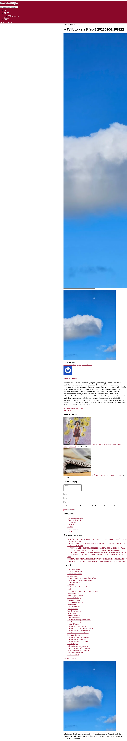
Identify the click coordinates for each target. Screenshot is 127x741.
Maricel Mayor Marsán (75, 617)
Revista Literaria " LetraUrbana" (78, 637)
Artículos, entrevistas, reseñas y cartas (106, 475)
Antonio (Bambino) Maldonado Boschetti (82, 578)
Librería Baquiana (73, 615)
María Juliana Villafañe (70, 378)
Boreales (70, 585)
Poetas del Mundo (73, 624)
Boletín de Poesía (73, 582)
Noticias (70, 527)
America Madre (72, 576)
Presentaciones (72, 529)
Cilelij (69, 589)
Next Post (67, 410)
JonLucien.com (72, 609)
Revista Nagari (72, 644)
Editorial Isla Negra (74, 598)
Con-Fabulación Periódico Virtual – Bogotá (82, 591)
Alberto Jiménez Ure (74, 571)
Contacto (6, 19)
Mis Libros (71, 524)
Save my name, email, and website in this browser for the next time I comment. (94, 506)
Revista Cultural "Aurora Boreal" (78, 631)
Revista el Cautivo (73, 635)
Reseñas (6, 18)
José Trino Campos (74, 611)
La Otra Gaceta (72, 613)
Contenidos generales (75, 518)
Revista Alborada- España (76, 626)
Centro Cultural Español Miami (78, 587)
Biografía (6, 12)
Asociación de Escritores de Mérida (79, 580)
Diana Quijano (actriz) (75, 596)
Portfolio (6, 13)
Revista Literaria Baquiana (76, 639)
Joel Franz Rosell (73, 606)
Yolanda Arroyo (73, 655)
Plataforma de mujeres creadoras (79, 620)
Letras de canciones (13, 16)
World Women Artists (75, 652)
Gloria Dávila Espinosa (75, 602)
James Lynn (71, 604)
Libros (9, 15)
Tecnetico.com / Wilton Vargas (78, 648)
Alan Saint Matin (73, 569)
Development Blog (74, 593)
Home (5, 10)
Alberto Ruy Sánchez (74, 574)
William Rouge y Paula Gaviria (78, 650)
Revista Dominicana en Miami (78, 633)
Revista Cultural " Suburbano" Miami (80, 628)
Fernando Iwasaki (73, 600)
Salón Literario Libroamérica (77, 646)
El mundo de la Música (75, 520)
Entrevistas (71, 522)
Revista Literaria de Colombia (77, 641)
